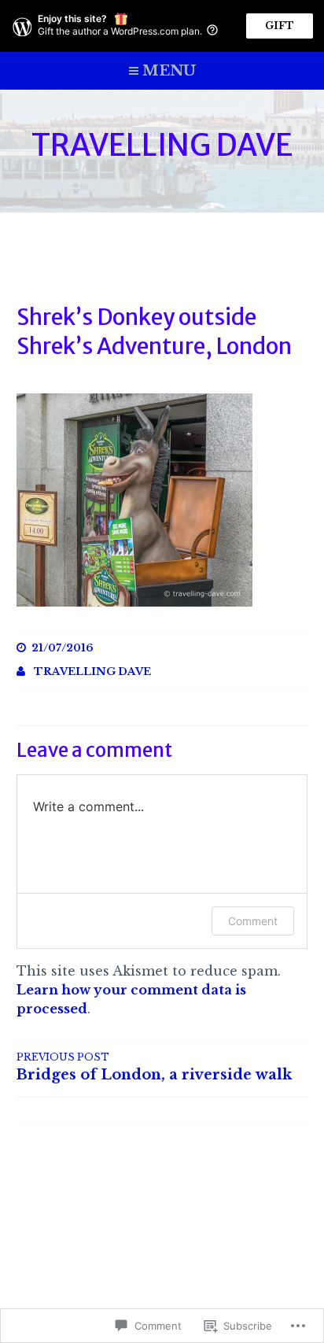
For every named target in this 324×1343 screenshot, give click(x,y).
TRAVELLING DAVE (162, 145)
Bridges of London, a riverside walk (154, 1067)
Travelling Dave (92, 671)
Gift (279, 25)
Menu (169, 70)
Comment (253, 921)
